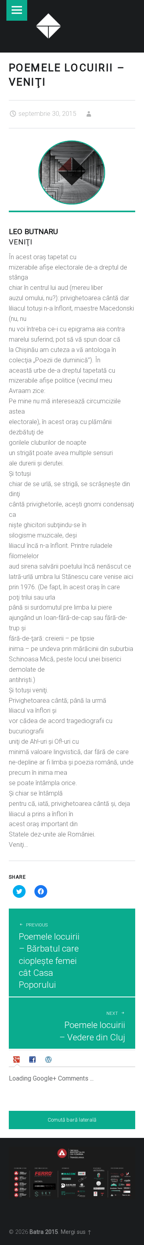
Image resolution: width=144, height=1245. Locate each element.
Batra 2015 (44, 1232)
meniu (16, 10)
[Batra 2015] (48, 25)
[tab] (17, 1059)
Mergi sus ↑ (76, 1232)
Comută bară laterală (72, 1120)
